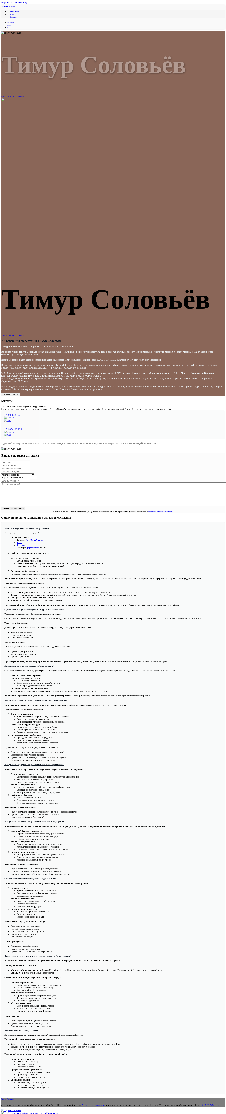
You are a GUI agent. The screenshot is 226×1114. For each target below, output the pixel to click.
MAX (19, 542)
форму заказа (33, 547)
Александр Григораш (92, 1105)
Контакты (13, 17)
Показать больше (10, 395)
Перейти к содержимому (14, 2)
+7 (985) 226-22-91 (14, 415)
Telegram (21, 545)
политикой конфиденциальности (160, 512)
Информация (14, 11)
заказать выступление (12, 96)
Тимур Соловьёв (8, 6)
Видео (12, 14)
